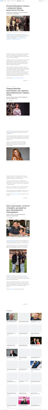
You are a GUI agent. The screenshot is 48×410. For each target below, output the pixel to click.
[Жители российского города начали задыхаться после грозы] (12, 390)
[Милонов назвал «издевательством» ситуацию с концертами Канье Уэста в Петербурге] (36, 318)
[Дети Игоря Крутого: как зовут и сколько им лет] (24, 378)
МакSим (10, 131)
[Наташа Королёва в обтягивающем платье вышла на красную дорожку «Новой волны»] (12, 378)
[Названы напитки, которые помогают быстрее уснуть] (12, 342)
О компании (3, 409)
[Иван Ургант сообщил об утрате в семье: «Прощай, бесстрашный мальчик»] (24, 318)
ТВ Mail (14, 86)
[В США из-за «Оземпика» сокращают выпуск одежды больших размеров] (24, 354)
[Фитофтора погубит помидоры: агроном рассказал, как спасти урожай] (12, 402)
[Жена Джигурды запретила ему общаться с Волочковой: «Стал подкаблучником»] (12, 366)
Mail (1, 409)
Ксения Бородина (14, 34)
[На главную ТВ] (2, 1)
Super (28, 242)
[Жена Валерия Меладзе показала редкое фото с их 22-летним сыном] (36, 378)
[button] (18, 109)
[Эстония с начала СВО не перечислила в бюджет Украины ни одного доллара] (36, 366)
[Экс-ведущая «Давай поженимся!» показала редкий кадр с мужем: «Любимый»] (36, 342)
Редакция (18, 409)
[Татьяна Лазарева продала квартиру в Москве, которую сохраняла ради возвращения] (24, 342)
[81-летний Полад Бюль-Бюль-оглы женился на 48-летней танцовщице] (24, 330)
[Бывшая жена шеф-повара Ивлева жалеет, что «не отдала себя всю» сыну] (12, 354)
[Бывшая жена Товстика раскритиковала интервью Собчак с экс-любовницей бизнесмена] (24, 390)
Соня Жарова (10, 100)
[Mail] (1, 1)
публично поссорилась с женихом (17, 77)
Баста (7, 240)
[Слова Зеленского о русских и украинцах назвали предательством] (12, 330)
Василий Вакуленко (12, 240)
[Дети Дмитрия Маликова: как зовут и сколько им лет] (24, 366)
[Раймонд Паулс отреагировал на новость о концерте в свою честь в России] (12, 318)
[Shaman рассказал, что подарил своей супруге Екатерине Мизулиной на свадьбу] (36, 354)
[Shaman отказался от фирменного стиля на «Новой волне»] (36, 390)
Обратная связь (45, 409)
